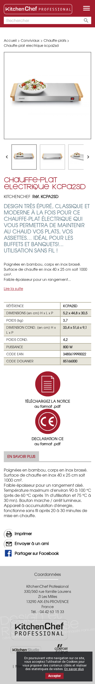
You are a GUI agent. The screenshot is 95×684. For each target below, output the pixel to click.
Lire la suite (13, 288)
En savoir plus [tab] (21, 456)
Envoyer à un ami (32, 543)
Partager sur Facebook (37, 553)
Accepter (54, 676)
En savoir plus (74, 669)
